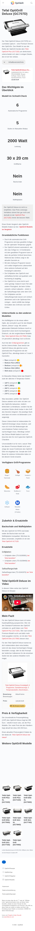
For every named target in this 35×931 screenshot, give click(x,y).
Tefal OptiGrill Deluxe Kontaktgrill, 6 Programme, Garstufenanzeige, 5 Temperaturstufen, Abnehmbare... (17, 687)
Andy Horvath (17, 915)
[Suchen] (31, 3)
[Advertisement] (17, 764)
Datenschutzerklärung (8, 890)
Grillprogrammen (18, 343)
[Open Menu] (3, 2)
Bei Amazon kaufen (18, 706)
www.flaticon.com (9, 917)
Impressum (5, 886)
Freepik (10, 915)
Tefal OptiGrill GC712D (10, 541)
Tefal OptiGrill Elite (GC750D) (16, 336)
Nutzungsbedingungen (9, 894)
